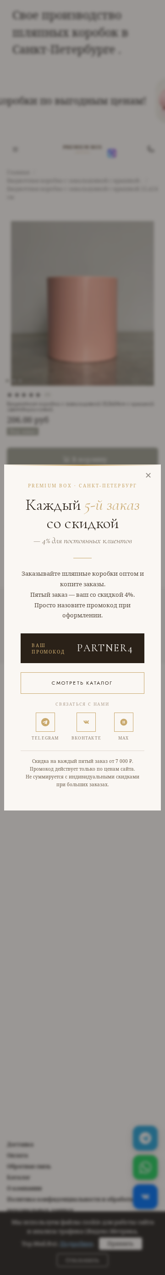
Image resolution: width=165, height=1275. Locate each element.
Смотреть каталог (82, 682)
